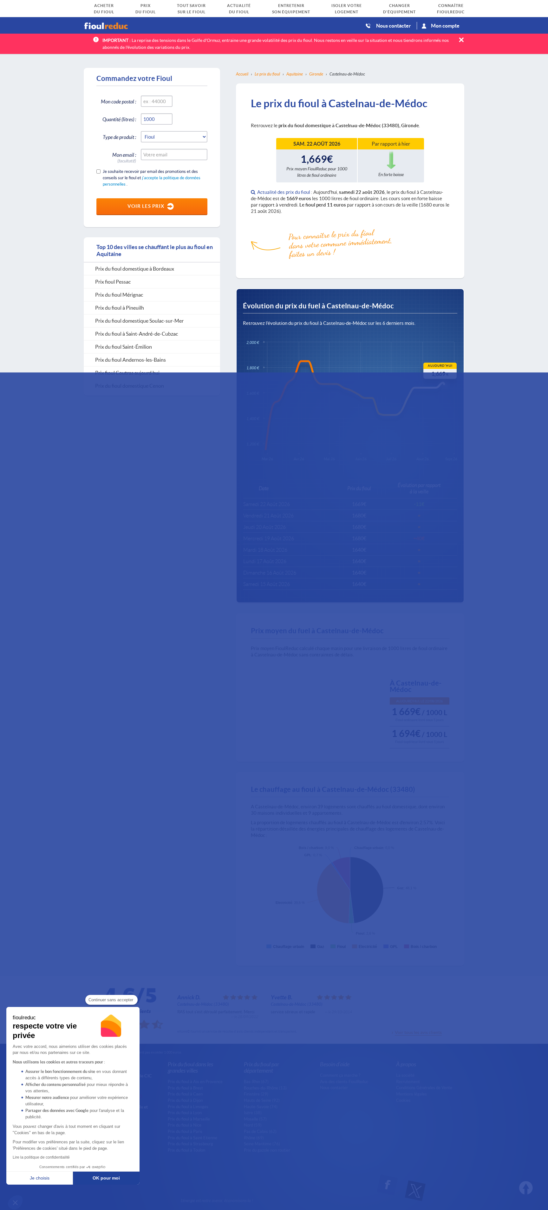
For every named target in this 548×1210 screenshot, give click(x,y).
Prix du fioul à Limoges (188, 1106)
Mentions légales (411, 1093)
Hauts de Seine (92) (262, 1100)
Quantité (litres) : (119, 119)
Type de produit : (119, 137)
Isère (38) (253, 1112)
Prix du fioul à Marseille (189, 1118)
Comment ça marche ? (340, 1075)
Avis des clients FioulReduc (344, 1081)
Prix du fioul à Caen (185, 1093)
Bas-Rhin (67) (256, 1081)
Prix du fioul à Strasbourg (190, 1143)
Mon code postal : (118, 101)
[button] (15, 1202)
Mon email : (124, 156)
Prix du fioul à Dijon (185, 1100)
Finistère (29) (256, 1093)
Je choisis (39, 1177)
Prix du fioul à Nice (184, 1125)
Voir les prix (145, 206)
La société (405, 1075)
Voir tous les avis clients (418, 1032)
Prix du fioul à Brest (185, 1087)
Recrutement (408, 1081)
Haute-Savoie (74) (260, 1106)
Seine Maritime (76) (262, 1143)
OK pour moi (106, 1177)
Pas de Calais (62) (260, 1131)
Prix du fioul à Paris (185, 1131)
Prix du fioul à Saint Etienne (192, 1137)
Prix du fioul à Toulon (186, 1150)
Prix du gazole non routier (267, 1150)
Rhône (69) (254, 1137)
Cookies (403, 1100)
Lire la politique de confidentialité (41, 1157)
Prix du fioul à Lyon (185, 1112)
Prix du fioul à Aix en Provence (195, 1081)
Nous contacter (393, 26)
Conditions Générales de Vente (424, 1087)
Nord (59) (253, 1125)
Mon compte (445, 26)
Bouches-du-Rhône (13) (265, 1087)
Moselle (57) (255, 1118)
